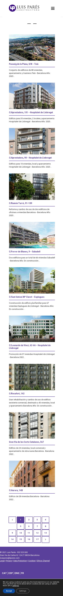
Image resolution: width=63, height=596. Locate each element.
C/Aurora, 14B (16, 490)
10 (20, 533)
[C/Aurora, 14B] (32, 474)
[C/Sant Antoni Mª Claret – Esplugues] (32, 280)
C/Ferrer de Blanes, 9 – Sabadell (24, 251)
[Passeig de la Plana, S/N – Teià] (32, 47)
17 (37, 539)
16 (29, 539)
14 (12, 539)
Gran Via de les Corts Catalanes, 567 (26, 442)
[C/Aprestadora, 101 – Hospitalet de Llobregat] (32, 96)
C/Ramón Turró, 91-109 (20, 203)
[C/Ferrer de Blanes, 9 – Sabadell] (32, 235)
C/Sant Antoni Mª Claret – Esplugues (26, 297)
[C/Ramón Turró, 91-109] (32, 187)
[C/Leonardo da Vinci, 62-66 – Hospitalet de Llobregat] (32, 329)
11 (29, 533)
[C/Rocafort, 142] (32, 377)
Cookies (31, 561)
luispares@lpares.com (10, 558)
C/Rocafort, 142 (16, 393)
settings (15, 586)
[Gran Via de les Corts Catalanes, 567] (32, 425)
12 (37, 533)
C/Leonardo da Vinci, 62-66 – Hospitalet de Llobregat (30, 346)
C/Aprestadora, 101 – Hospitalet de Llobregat (31, 112)
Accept (9, 591)
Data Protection (20, 561)
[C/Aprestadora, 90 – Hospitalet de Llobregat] (32, 141)
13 (45, 533)
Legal (2, 561)
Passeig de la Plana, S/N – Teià (23, 64)
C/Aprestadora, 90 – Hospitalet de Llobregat (30, 157)
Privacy (9, 561)
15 (20, 539)
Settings (22, 591)
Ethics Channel (43, 561)
